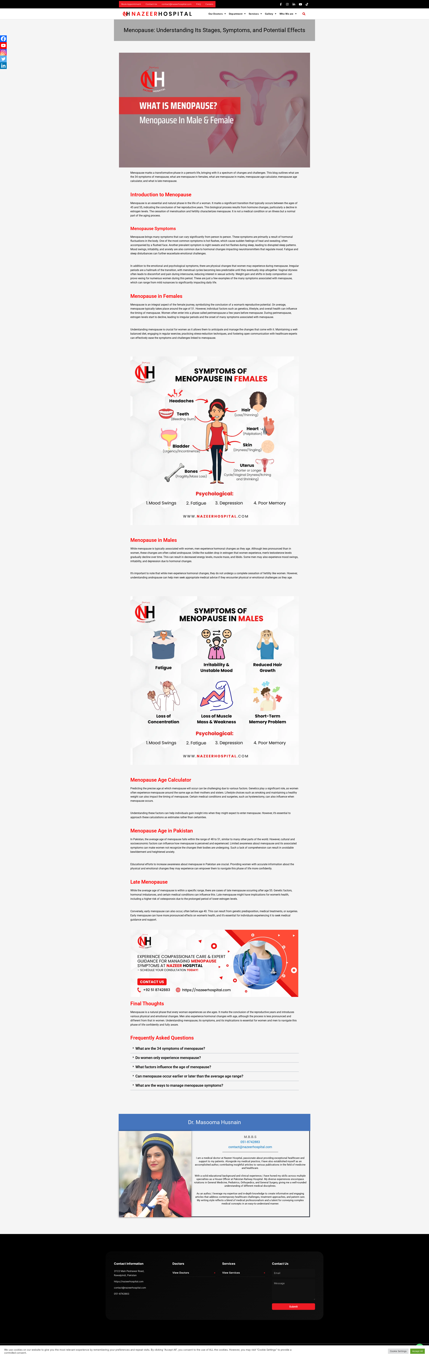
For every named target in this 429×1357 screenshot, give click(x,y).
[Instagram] (3, 52)
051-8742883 (250, 1142)
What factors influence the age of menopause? (173, 1067)
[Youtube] (3, 45)
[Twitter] (3, 59)
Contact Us (151, 4)
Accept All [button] (417, 1351)
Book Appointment (131, 4)
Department (235, 13)
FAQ (198, 4)
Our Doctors (215, 13)
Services (254, 13)
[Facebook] (3, 38)
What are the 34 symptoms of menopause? (170, 1048)
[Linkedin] (3, 65)
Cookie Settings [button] (398, 1351)
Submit (293, 1306)
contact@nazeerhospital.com (177, 4)
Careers (209, 4)
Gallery (269, 13)
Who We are (286, 13)
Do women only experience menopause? (168, 1058)
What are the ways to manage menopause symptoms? (179, 1085)
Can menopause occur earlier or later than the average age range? (189, 1076)
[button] (217, 13)
